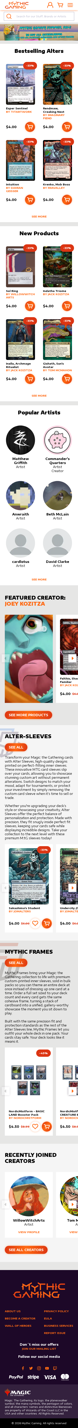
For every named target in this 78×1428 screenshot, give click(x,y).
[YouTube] (47, 1368)
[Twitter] (31, 1368)
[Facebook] (23, 1368)
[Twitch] (55, 1368)
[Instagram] (39, 1368)
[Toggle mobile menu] (70, 5)
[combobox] (39, 16)
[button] (72, 658)
